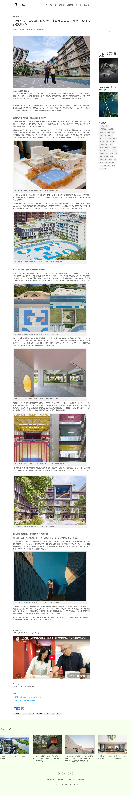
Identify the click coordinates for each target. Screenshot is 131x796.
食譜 (113, 165)
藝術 (106, 162)
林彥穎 (39, 713)
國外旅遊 (108, 138)
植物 (107, 153)
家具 (107, 141)
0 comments (40, 29)
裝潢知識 (111, 162)
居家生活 (102, 144)
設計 (52, 713)
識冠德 (87, 5)
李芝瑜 (114, 150)
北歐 (113, 132)
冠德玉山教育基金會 (105, 132)
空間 (111, 156)
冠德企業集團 (103, 129)
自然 (114, 159)
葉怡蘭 (101, 162)
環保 (101, 156)
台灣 (105, 135)
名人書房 (110, 135)
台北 (101, 135)
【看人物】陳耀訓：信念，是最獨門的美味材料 (27, 697)
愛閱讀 (70, 5)
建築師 (31, 713)
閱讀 (109, 165)
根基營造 (102, 153)
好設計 (62, 5)
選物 (105, 165)
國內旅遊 (102, 138)
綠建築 (101, 159)
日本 (109, 150)
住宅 (107, 126)
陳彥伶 (59, 713)
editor (16, 29)
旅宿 (101, 150)
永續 (116, 153)
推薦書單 (107, 147)
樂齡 (111, 153)
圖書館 (114, 138)
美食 (110, 159)
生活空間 (106, 156)
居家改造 (112, 141)
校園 (46, 713)
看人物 (78, 5)
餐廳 (105, 169)
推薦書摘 (114, 147)
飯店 (101, 169)
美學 (106, 159)
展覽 (107, 144)
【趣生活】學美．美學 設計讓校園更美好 (25, 701)
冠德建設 (110, 129)
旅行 (105, 150)
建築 (24, 713)
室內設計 (102, 141)
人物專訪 (17, 713)
